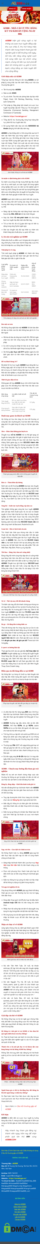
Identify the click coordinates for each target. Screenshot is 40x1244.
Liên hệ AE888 (20, 1217)
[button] (2, 3)
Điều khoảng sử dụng (31, 1150)
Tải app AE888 (20, 1219)
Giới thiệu (4, 1150)
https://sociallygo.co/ (18, 116)
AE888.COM (10, 1139)
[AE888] (20, 3)
